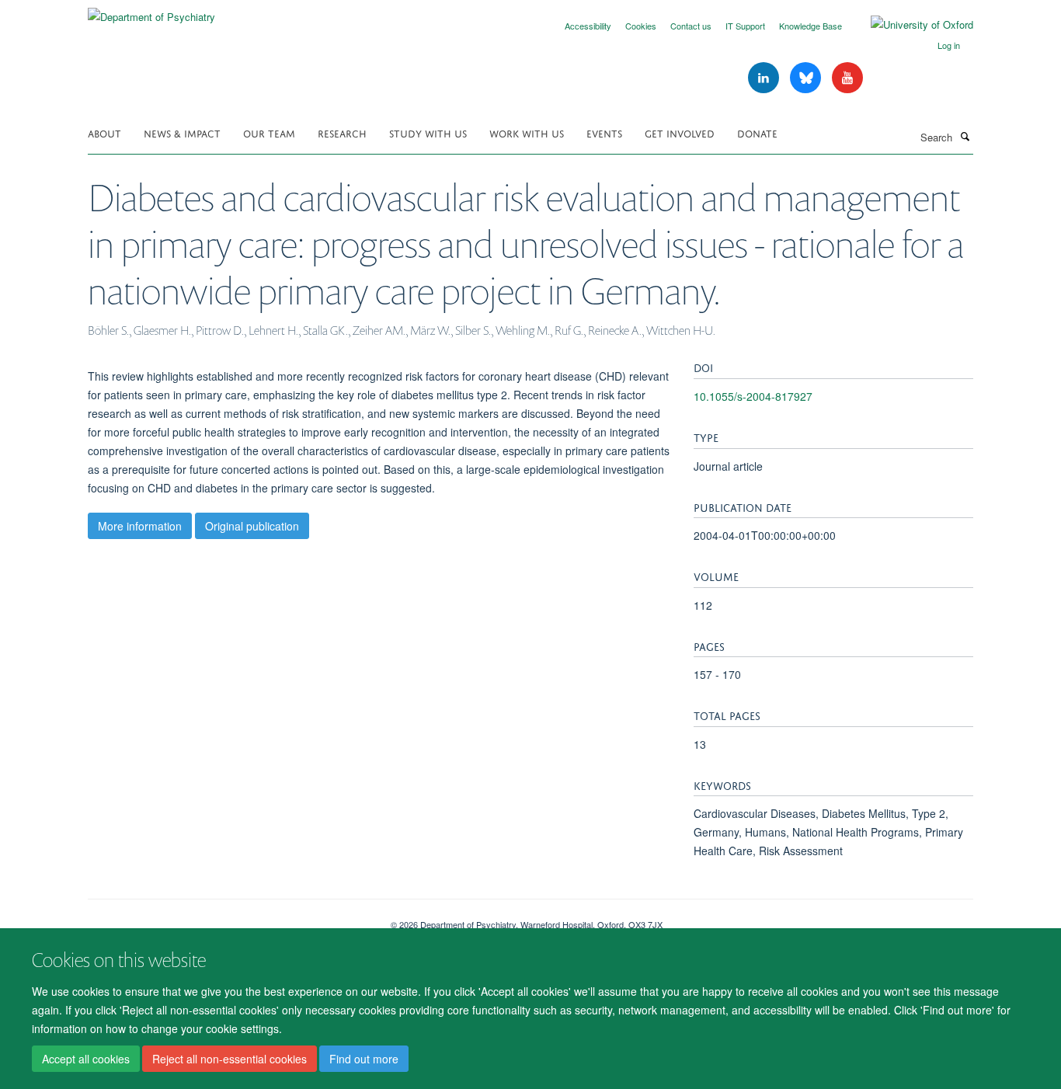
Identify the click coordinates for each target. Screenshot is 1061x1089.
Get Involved (680, 132)
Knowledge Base (810, 25)
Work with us (526, 132)
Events (604, 132)
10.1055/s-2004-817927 (753, 396)
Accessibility (588, 25)
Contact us (690, 25)
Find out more (363, 1058)
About (104, 132)
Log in (949, 45)
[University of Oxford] (910, 25)
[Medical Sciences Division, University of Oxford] (227, 919)
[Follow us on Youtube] (847, 78)
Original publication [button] (252, 526)
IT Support (745, 25)
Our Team (269, 132)
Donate (757, 132)
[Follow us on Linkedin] (765, 78)
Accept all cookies (86, 1058)
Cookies (640, 25)
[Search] (964, 135)
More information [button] (140, 526)
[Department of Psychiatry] (151, 11)
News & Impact (182, 132)
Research (342, 132)
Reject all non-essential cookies (229, 1058)
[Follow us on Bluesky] (807, 78)
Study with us (428, 132)
